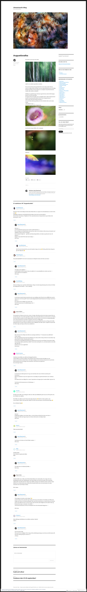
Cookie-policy (22, 590)
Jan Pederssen (61, 88)
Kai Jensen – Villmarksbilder (64, 90)
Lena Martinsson (19, 207)
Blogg (14, 65)
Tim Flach (61, 99)
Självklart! (60, 131)
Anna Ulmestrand (16, 62)
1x (59, 71)
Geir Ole (17, 390)
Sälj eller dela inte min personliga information (46, 587)
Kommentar (52, 560)
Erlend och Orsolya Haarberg (64, 82)
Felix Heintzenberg (62, 83)
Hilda (17, 448)
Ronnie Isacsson (19, 353)
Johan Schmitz (61, 89)
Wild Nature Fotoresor (63, 102)
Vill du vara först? (64, 122)
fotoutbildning (19, 281)
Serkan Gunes (61, 96)
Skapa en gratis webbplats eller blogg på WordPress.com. (29, 587)
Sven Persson (61, 98)
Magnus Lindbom (62, 92)
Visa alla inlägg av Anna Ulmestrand (34, 194)
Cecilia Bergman (19, 254)
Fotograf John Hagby (62, 85)
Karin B (17, 425)
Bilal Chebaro (61, 81)
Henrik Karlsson (62, 87)
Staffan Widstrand (62, 97)
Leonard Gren (61, 91)
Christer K (18, 515)
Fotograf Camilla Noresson (63, 84)
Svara (14, 220)
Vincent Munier (61, 101)
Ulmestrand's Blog (20, 7)
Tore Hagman (61, 100)
